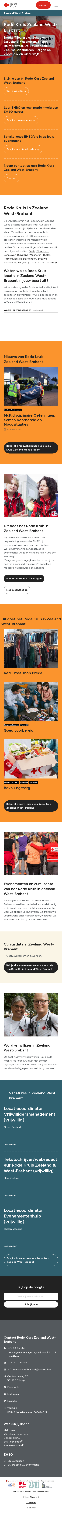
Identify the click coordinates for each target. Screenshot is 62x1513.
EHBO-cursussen (14, 1460)
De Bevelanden (27, 258)
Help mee (9, 1430)
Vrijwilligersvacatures (16, 1434)
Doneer (43, 4)
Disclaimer (31, 1508)
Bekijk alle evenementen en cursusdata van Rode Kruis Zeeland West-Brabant (29, 967)
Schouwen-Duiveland (16, 254)
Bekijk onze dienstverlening (23, 149)
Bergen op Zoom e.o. (30, 262)
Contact (12, 178)
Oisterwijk (51, 262)
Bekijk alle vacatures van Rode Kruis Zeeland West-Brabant (28, 1260)
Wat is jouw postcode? (17, 309)
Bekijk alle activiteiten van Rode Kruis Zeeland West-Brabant (28, 805)
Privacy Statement (31, 1497)
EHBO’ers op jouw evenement (21, 1464)
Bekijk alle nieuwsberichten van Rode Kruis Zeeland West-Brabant (28, 447)
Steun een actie (13, 1445)
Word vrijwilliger (16, 91)
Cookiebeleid (31, 1502)
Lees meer (10, 1144)
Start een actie (12, 1441)
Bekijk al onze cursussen (21, 120)
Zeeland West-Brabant (12, 410)
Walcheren (35, 254)
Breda (32, 251)
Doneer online (12, 1437)
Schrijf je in (31, 1304)
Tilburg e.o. (42, 251)
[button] (56, 5)
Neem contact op (17, 589)
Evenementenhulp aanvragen (24, 578)
